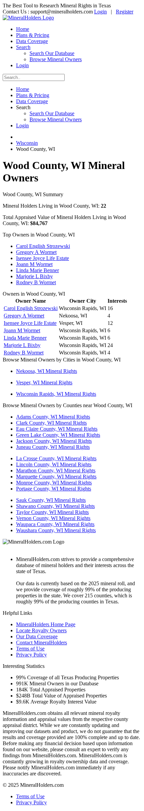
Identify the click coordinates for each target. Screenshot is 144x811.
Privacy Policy (31, 654)
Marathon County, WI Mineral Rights (55, 470)
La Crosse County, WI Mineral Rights (56, 458)
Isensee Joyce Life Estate (42, 258)
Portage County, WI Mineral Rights (53, 489)
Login (100, 11)
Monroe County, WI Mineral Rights (54, 482)
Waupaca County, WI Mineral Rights (55, 524)
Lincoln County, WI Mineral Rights (53, 464)
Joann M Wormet (34, 264)
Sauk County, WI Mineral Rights (51, 500)
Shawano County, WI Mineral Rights (55, 506)
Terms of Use (30, 648)
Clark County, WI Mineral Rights (51, 423)
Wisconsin (27, 143)
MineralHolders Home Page (45, 624)
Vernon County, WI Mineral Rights (53, 518)
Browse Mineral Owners (55, 59)
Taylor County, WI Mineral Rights (52, 512)
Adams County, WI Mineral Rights (53, 417)
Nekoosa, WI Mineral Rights (46, 371)
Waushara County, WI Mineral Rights (56, 530)
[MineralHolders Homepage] (28, 17)
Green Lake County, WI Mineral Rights (58, 435)
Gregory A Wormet (36, 252)
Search (23, 47)
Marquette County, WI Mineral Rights (56, 476)
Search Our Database (51, 53)
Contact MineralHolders (41, 642)
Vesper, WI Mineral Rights (44, 382)
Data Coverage (32, 41)
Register (124, 11)
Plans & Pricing (32, 35)
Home (22, 29)
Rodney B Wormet (36, 282)
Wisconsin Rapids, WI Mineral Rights (56, 394)
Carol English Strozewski (43, 246)
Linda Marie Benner (37, 270)
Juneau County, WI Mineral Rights (53, 447)
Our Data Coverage (37, 636)
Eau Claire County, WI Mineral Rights (56, 429)
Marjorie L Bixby (34, 276)
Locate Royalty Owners (41, 630)
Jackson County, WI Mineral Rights (54, 441)
